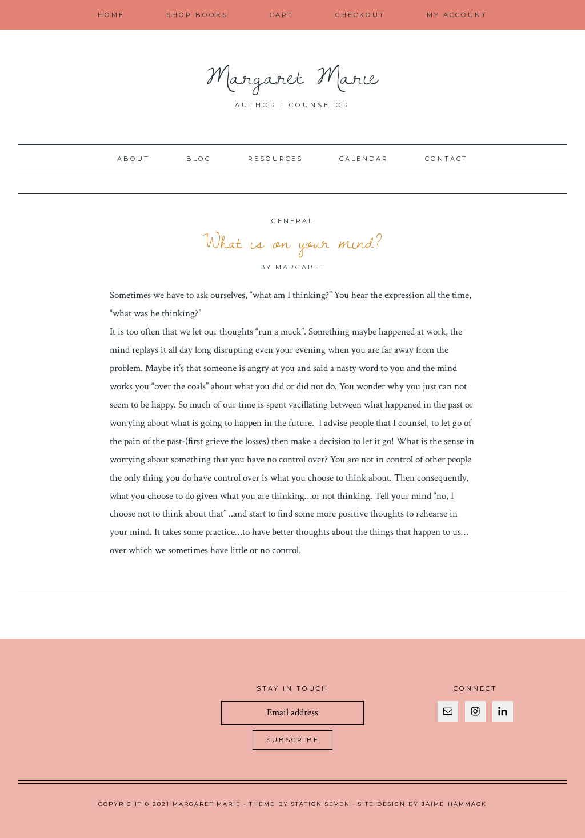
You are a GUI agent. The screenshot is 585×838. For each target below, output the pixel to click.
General (292, 221)
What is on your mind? (292, 242)
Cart (282, 15)
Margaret (300, 267)
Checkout (360, 15)
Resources (275, 159)
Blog (198, 159)
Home (111, 15)
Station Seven (320, 804)
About (133, 159)
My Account (457, 15)
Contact (446, 159)
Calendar (363, 159)
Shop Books (197, 15)
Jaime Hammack (454, 804)
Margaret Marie (293, 75)
